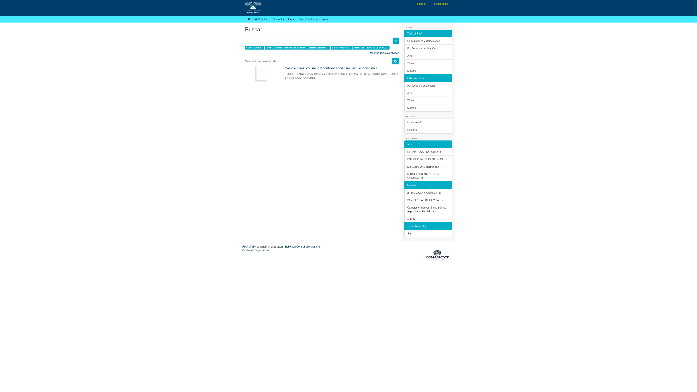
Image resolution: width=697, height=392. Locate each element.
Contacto (247, 250)
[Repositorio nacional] (438, 254)
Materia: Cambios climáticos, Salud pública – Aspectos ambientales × (297, 47)
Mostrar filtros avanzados (384, 53)
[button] (422, 3)
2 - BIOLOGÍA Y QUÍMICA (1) (424, 192)
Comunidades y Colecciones (423, 41)
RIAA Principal (260, 19)
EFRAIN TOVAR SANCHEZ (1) (424, 152)
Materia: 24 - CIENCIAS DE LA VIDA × (371, 47)
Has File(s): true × (254, 47)
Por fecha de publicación (421, 48)
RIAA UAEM (249, 246)
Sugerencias (262, 250)
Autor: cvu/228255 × (341, 47)
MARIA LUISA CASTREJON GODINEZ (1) (423, 175)
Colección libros (308, 19)
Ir (396, 40)
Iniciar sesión (414, 122)
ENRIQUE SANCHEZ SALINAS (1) (427, 159)
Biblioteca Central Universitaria (302, 246)
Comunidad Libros (283, 19)
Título (410, 63)
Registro (412, 130)
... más (411, 218)
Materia (411, 70)
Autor (410, 56)
